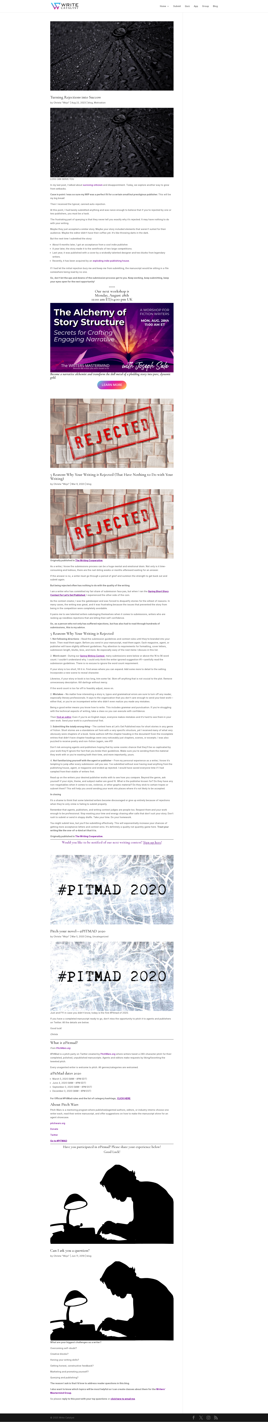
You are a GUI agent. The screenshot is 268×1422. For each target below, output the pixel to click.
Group (205, 6)
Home (163, 6)
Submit (177, 6)
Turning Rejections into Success (75, 97)
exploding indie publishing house (111, 260)
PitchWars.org (63, 1048)
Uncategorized (100, 936)
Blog (215, 6)
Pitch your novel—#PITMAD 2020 (77, 931)
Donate (54, 1129)
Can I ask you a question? (69, 1250)
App (196, 6)
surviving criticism (93, 185)
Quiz (187, 6)
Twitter (54, 1135)
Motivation (100, 102)
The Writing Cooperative (89, 836)
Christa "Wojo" (61, 102)
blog (90, 102)
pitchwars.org (57, 1123)
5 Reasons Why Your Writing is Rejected (82, 633)
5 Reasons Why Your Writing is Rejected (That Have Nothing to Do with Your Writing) (111, 476)
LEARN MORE (112, 385)
